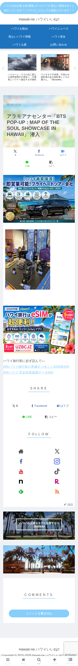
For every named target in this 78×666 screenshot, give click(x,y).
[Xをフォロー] (57, 451)
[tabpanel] (22, 68)
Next (75, 68)
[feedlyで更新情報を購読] (21, 491)
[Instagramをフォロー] (57, 461)
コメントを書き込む (39, 613)
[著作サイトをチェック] (21, 451)
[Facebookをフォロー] (21, 461)
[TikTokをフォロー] (57, 471)
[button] (50, 164)
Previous (3, 68)
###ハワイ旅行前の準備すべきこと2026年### (36, 366)
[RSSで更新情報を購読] (57, 491)
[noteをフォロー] (21, 481)
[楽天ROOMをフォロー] (57, 481)
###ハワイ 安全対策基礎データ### (28, 372)
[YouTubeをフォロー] (21, 471)
